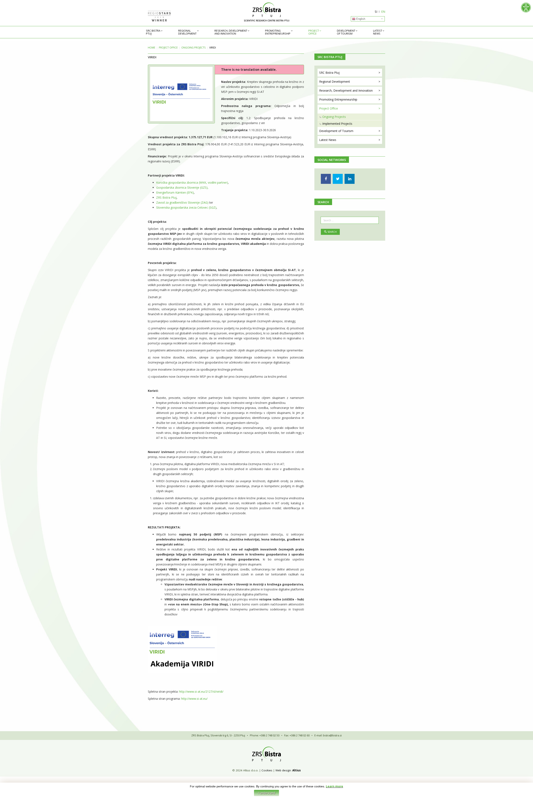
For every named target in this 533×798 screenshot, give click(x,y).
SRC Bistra (153, 32)
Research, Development (230, 32)
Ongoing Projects (193, 47)
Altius (296, 770)
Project (313, 32)
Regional (187, 32)
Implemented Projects (337, 124)
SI (376, 12)
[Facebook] (326, 179)
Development (346, 32)
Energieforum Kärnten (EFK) (175, 192)
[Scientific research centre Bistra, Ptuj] (266, 11)
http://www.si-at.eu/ (194, 699)
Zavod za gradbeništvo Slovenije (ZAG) (182, 202)
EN (383, 12)
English (360, 18)
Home (151, 47)
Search (332, 232)
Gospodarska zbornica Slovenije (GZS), (182, 187)
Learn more (334, 786)
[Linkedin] (350, 179)
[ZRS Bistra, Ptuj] (266, 754)
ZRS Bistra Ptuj (166, 197)
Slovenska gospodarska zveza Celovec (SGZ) (186, 207)
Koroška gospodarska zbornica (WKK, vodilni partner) (192, 182)
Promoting (277, 32)
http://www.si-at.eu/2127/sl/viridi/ (201, 691)
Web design (283, 770)
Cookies (267, 770)
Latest (377, 32)
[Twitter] (338, 179)
